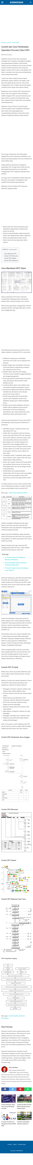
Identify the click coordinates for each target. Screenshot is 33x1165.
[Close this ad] (32, 1155)
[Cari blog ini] (31, 2)
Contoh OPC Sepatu (10, 258)
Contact (9, 1144)
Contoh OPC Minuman (11, 256)
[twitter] (12, 1089)
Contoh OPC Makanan (11, 260)
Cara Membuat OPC (10, 253)
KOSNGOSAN (16, 2)
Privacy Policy (22, 1144)
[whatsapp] (28, 1089)
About (15, 1144)
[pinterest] (20, 1089)
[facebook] (5, 1089)
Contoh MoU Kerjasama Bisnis (18, 493)
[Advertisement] (16, 24)
